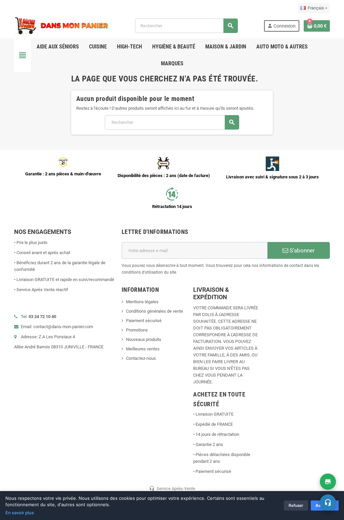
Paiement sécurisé (144, 320)
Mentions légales (142, 301)
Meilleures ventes (143, 348)
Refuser (296, 505)
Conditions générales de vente (154, 311)
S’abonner (301, 250)
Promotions (137, 330)
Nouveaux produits (143, 339)
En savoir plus (19, 512)
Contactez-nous (141, 358)
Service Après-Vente (172, 488)
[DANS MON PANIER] (61, 25)
